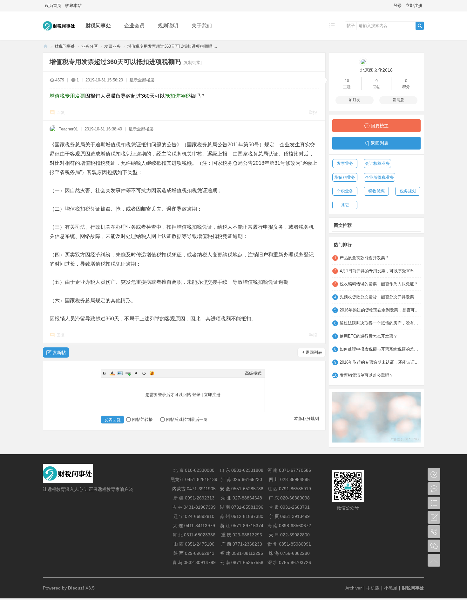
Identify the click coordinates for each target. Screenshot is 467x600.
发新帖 (59, 352)
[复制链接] (192, 62)
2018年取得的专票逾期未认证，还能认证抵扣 (380, 362)
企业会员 (134, 25)
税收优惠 (376, 191)
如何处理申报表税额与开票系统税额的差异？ (380, 349)
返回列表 (314, 352)
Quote (136, 373)
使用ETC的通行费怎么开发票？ (368, 336)
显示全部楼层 (142, 80)
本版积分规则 (306, 418)
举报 (313, 112)
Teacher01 (68, 129)
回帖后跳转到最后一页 (186, 419)
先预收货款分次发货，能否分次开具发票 (377, 297)
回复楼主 (380, 125)
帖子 (351, 25)
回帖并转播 (142, 419)
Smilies (152, 373)
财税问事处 (98, 25)
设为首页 (53, 5)
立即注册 (414, 5)
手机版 (373, 587)
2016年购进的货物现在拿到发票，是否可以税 (380, 310)
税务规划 (408, 191)
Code (144, 373)
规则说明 (168, 25)
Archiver (353, 587)
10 (347, 81)
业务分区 (89, 46)
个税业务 (345, 191)
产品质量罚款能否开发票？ (364, 257)
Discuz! (76, 587)
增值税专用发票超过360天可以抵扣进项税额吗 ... (172, 46)
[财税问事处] (59, 35)
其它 (345, 205)
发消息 (398, 100)
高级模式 (253, 373)
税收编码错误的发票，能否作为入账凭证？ (379, 284)
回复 (61, 112)
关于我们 (202, 25)
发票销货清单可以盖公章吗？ (366, 375)
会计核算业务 (377, 163)
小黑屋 (390, 587)
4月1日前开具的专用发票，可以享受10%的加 (380, 271)
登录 (398, 5)
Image (120, 373)
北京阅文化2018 (376, 70)
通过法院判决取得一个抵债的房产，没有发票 (380, 323)
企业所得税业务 (379, 177)
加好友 (354, 100)
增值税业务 (345, 177)
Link (128, 373)
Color (112, 373)
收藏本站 (73, 5)
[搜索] (420, 26)
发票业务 (112, 46)
